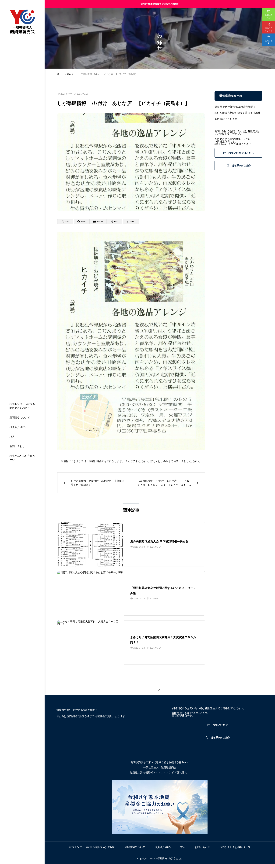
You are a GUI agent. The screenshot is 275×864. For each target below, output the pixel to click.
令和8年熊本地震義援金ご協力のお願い (159, 4)
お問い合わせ (17, 446)
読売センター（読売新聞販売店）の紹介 (22, 406)
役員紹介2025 (17, 427)
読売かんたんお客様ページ (22, 457)
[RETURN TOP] (160, 689)
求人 (12, 436)
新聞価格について (20, 417)
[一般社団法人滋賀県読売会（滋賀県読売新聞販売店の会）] (22, 22)
